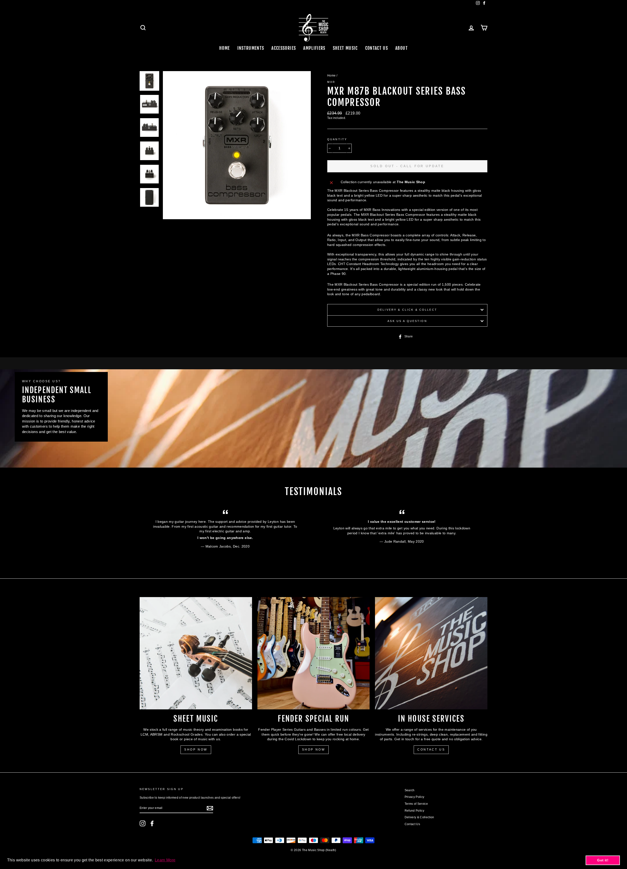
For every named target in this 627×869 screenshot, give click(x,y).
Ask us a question (407, 320)
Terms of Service (416, 803)
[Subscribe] (210, 808)
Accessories (283, 48)
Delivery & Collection (419, 817)
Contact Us (376, 48)
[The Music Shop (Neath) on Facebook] (152, 823)
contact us (431, 749)
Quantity (337, 139)
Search (410, 790)
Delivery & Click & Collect (407, 309)
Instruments (250, 48)
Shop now (313, 749)
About (401, 48)
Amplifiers (314, 48)
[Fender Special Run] (313, 653)
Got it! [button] (602, 860)
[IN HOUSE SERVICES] (431, 653)
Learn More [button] (165, 860)
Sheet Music (345, 48)
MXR (331, 81)
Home (224, 48)
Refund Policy (414, 810)
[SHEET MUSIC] (196, 653)
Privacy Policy (414, 797)
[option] (237, 145)
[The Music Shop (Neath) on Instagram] (142, 823)
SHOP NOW (195, 749)
